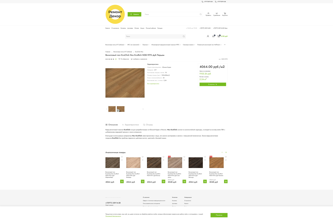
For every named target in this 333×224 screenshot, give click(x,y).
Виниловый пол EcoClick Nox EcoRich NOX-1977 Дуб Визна (153, 173)
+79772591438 (208, 1)
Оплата (137, 28)
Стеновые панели (188, 45)
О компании (115, 28)
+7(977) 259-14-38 (205, 28)
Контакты (123, 28)
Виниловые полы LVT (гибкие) (114, 45)
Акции (142, 28)
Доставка (130, 28)
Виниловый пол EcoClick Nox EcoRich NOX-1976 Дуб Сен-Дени (174, 174)
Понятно (219, 215)
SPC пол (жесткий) (133, 45)
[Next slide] (142, 83)
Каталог (136, 14)
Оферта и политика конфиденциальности (154, 200)
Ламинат (145, 45)
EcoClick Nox (139, 52)
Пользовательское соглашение (151, 203)
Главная (107, 52)
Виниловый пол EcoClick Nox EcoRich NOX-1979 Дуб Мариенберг (112, 174)
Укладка (159, 28)
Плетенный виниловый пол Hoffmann (208, 45)
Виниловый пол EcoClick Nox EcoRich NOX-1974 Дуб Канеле (216, 173)
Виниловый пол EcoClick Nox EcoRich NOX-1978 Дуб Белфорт (133, 174)
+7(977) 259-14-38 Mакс (220, 28)
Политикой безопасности (113, 216)
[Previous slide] (108, 83)
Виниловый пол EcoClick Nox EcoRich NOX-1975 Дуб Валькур (195, 174)
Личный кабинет (151, 28)
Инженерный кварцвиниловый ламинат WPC (165, 45)
